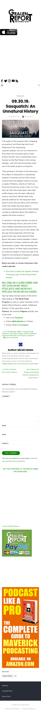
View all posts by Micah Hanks (27, 364)
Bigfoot (19, 331)
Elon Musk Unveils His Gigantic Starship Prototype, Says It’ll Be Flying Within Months (22, 274)
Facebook (19, 317)
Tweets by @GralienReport (10, 526)
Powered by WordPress (12, 709)
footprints (5, 333)
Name (4, 426)
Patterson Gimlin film (9, 335)
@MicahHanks (18, 321)
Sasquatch (30, 335)
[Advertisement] (20, 57)
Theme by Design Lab (29, 709)
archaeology (12, 331)
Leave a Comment (12, 337)
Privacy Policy (6, 696)
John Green (13, 333)
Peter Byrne (22, 335)
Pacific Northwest (30, 333)
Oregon (20, 333)
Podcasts (20, 96)
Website (5, 443)
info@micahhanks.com (9, 364)
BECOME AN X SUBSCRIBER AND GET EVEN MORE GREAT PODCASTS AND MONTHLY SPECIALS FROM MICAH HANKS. (20, 287)
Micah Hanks (29, 117)
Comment (6, 396)
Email (4, 434)
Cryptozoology (28, 331)
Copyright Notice (7, 691)
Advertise (5, 686)
